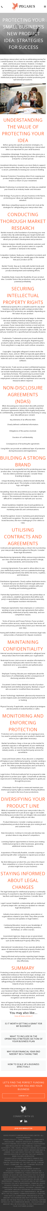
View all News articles (23, 1016)
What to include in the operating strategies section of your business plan (23, 1039)
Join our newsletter (23, 1128)
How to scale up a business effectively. (23, 1065)
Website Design (22, 1142)
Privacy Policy (9, 1139)
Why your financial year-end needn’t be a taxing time (23, 1052)
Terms (20, 1139)
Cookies (28, 1139)
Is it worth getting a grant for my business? (23, 1024)
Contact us (23, 1096)
